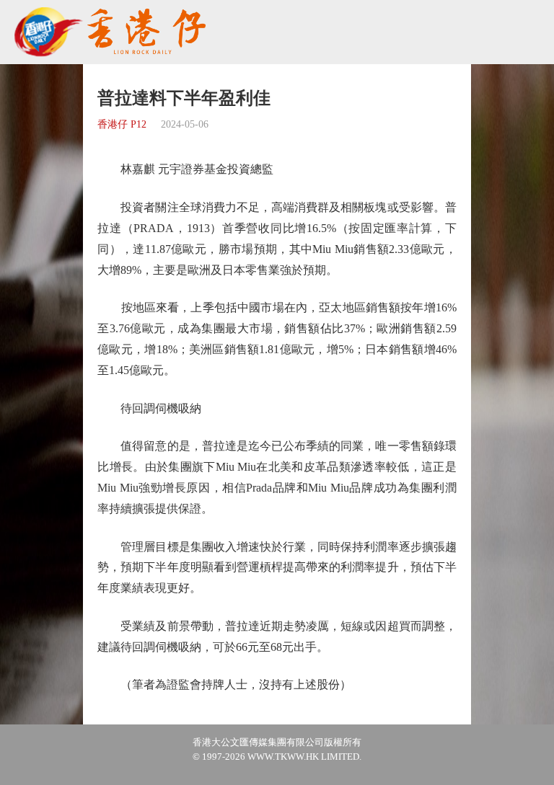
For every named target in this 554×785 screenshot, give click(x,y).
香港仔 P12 (121, 124)
